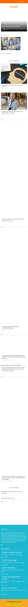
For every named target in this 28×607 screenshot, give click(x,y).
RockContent (11, 28)
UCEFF (7, 88)
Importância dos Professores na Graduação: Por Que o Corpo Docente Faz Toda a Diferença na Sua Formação (13, 478)
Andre (7, 360)
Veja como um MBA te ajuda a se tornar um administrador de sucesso (12, 112)
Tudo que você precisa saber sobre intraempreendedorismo (10, 327)
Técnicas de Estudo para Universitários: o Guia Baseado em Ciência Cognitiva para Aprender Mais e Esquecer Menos (13, 369)
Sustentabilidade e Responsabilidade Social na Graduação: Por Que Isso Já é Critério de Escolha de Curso (13, 357)
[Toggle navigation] (3, 1)
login (12, 491)
